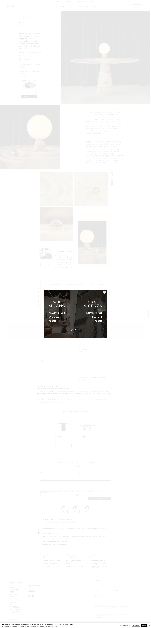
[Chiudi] (149, 625)
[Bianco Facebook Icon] (75, 330)
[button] (104, 292)
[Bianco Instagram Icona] (72, 330)
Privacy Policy (53, 626)
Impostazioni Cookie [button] (125, 625)
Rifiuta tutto (136, 625)
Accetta (144, 625)
